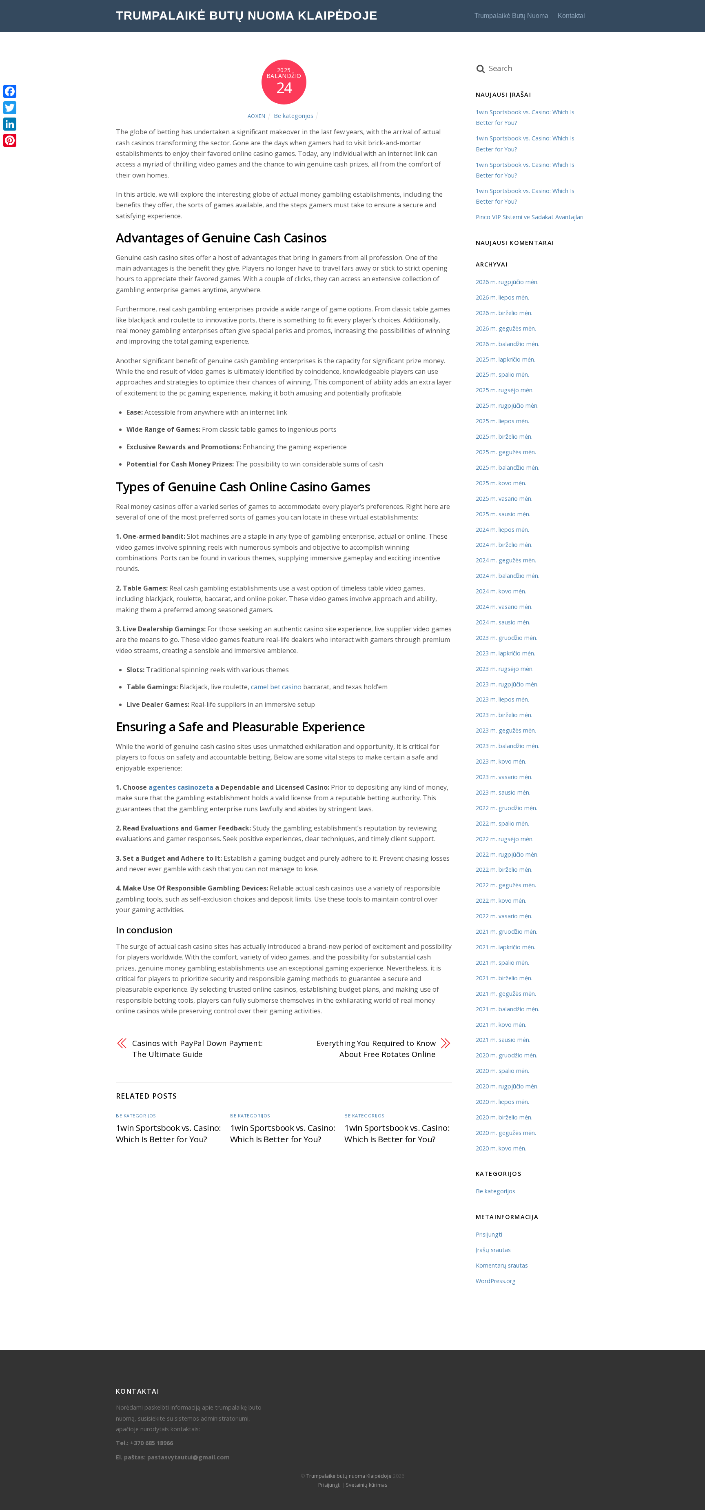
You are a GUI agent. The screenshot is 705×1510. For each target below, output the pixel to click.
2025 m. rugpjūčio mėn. (507, 405)
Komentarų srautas (502, 1265)
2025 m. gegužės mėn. (506, 452)
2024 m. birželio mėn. (504, 544)
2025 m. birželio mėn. (504, 436)
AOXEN (257, 116)
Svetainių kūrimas (366, 1484)
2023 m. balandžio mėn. (507, 746)
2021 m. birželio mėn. (504, 978)
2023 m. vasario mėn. (504, 777)
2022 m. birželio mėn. (504, 869)
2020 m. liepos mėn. (502, 1102)
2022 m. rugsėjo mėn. (505, 839)
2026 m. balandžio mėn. (507, 344)
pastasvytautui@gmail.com (188, 1457)
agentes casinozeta (181, 787)
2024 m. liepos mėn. (502, 529)
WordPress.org (496, 1281)
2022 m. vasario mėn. (504, 916)
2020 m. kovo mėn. (501, 1148)
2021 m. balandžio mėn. (507, 1009)
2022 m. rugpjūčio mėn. (507, 854)
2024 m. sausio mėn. (503, 622)
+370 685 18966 (151, 1443)
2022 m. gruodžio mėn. (506, 808)
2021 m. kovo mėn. (501, 1024)
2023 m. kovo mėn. (501, 761)
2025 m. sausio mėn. (503, 514)
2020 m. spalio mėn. (502, 1071)
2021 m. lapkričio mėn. (505, 947)
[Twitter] (10, 108)
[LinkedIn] (10, 124)
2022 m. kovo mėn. (501, 900)
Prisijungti (489, 1234)
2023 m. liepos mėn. (502, 699)
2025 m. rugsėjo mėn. (505, 390)
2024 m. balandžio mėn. (507, 576)
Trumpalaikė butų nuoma (511, 15)
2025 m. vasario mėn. (504, 498)
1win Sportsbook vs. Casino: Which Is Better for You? (168, 1133)
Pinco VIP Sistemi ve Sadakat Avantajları (529, 217)
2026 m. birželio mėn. (504, 313)
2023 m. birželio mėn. (504, 715)
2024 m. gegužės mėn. (506, 560)
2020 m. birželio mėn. (504, 1117)
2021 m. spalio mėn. (502, 962)
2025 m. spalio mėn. (502, 374)
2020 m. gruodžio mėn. (506, 1055)
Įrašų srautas (493, 1250)
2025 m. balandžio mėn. (507, 467)
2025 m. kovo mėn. (501, 483)
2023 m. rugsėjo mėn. (505, 669)
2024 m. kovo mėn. (501, 591)
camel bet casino (276, 686)
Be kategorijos (293, 116)
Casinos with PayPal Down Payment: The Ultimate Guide (197, 1048)
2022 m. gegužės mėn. (506, 885)
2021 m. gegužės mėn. (506, 993)
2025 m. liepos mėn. (502, 421)
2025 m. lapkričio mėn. (505, 359)
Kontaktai (571, 15)
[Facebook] (10, 91)
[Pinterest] (10, 140)
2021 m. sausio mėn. (503, 1040)
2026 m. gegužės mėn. (506, 328)
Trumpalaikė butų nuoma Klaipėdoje (349, 1475)
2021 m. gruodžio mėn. (506, 931)
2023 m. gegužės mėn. (506, 730)
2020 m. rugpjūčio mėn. (507, 1086)
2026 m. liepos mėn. (502, 297)
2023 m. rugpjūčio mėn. (507, 684)
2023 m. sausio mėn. (503, 792)
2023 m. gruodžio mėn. (506, 638)
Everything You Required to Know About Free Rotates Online (376, 1048)
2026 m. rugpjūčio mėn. (507, 282)
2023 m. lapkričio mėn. (505, 653)
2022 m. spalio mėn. (502, 823)
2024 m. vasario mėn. (504, 607)
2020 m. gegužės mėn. (506, 1133)
